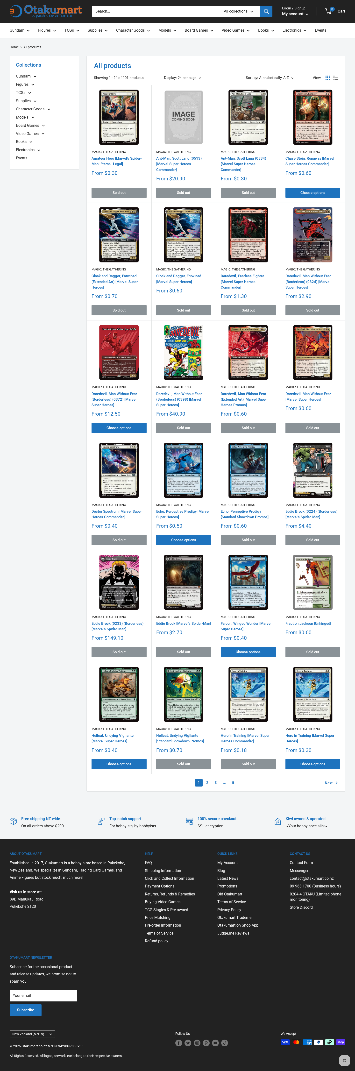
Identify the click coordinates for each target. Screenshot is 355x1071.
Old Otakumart (229, 894)
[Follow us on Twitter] (188, 1042)
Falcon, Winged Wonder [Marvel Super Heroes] (246, 626)
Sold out (119, 193)
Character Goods (130, 30)
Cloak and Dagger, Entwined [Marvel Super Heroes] (178, 279)
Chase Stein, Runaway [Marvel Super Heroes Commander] (309, 161)
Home (14, 47)
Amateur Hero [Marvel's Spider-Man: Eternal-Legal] (117, 161)
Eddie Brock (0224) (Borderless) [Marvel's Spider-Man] (311, 514)
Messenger (299, 870)
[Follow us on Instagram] (197, 1042)
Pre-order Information (163, 925)
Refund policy (156, 941)
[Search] (266, 11)
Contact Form (301, 862)
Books (263, 30)
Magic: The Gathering (109, 152)
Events (320, 30)
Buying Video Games (162, 902)
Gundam (17, 30)
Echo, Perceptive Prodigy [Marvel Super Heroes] (183, 514)
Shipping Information (163, 870)
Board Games (196, 30)
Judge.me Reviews (233, 933)
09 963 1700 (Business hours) (315, 886)
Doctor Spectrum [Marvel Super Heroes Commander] (117, 514)
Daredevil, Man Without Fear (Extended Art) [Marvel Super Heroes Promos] (244, 399)
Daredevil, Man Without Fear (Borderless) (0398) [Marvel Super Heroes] (179, 399)
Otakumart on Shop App (237, 925)
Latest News (227, 878)
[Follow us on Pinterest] (206, 1042)
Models (164, 30)
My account (293, 13)
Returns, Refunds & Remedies (170, 894)
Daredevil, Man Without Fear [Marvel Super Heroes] (308, 397)
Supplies (95, 30)
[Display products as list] (336, 78)
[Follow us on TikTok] (224, 1042)
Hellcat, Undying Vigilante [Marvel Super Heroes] (113, 738)
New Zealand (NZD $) (28, 1034)
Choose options (312, 193)
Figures (44, 30)
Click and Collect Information (169, 878)
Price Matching (157, 917)
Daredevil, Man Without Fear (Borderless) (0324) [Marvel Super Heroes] (308, 282)
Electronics (292, 30)
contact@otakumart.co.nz (312, 878)
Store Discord (301, 907)
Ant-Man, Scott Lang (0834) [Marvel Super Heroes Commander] (243, 164)
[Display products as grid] (328, 78)
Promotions (227, 886)
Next (329, 783)
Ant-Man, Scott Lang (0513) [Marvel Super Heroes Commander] (179, 164)
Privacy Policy (229, 910)
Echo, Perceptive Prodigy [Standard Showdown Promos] (245, 514)
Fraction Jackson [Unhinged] (308, 623)
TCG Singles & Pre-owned (166, 910)
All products (32, 47)
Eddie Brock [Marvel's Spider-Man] (183, 623)
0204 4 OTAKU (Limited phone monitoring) (315, 897)
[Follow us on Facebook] (178, 1042)
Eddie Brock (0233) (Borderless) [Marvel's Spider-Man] (117, 626)
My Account (227, 862)
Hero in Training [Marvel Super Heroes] (309, 738)
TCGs (69, 30)
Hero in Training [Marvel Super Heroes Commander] (245, 738)
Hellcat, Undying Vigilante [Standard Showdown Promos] (180, 738)
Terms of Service (159, 933)
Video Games (233, 30)
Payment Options (159, 886)
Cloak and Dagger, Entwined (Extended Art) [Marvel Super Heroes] (115, 282)
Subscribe (25, 1010)
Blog (221, 870)
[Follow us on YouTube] (215, 1042)
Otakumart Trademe (234, 917)
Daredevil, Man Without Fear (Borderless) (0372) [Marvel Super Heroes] (114, 399)
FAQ (148, 862)
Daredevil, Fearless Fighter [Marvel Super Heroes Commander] (242, 282)
